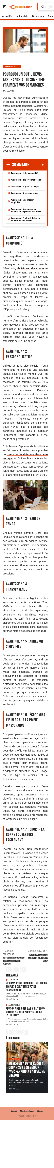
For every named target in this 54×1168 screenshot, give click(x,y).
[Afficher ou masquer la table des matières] (36, 165)
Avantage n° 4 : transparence (24, 193)
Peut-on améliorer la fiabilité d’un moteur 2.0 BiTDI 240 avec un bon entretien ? (25, 1012)
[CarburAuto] (21, 6)
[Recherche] (43, 6)
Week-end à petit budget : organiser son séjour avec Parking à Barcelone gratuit (27, 1069)
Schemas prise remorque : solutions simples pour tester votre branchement (26, 986)
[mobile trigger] (5, 6)
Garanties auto (12, 66)
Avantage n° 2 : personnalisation (26, 180)
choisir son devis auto (30, 268)
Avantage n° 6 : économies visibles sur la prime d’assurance (26, 210)
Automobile (14, 980)
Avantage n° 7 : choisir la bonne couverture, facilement (25, 219)
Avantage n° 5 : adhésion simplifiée (22, 201)
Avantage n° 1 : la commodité (24, 173)
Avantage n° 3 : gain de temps (25, 186)
